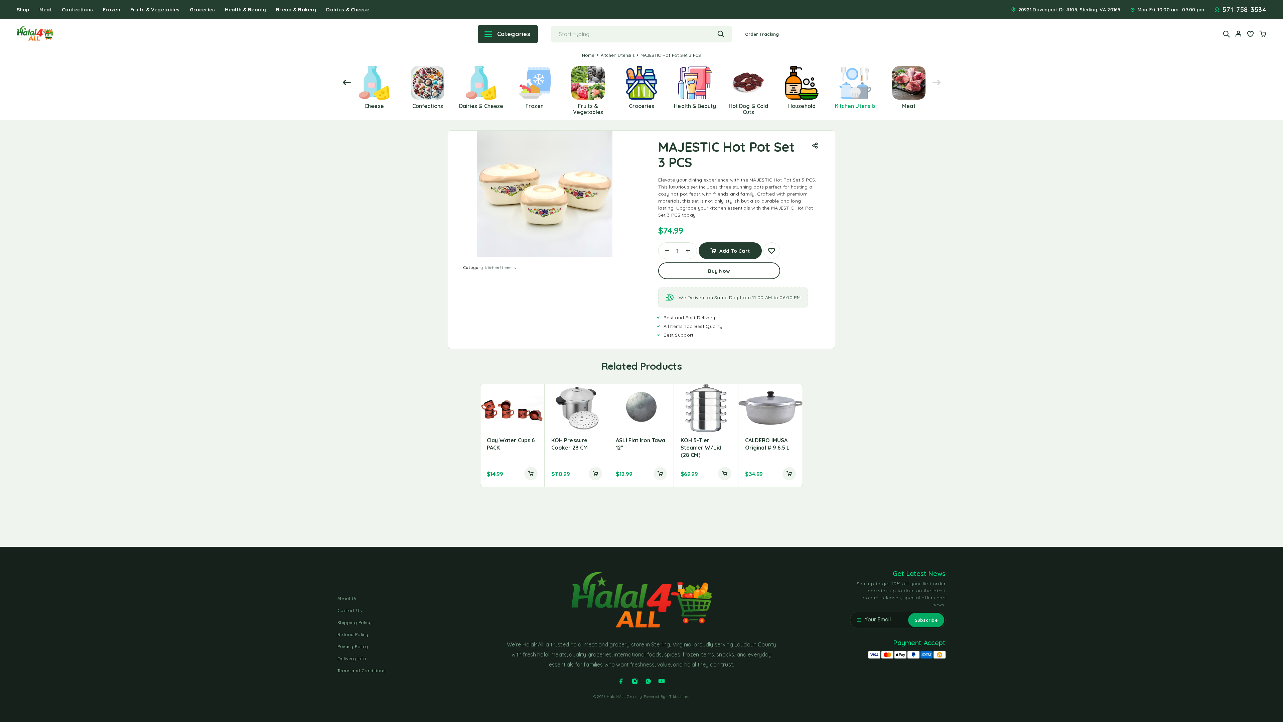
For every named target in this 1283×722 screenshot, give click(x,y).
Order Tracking (762, 34)
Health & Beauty (245, 9)
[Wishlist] (1251, 34)
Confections (77, 9)
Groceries (202, 9)
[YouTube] (661, 681)
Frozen (111, 9)
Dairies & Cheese (347, 9)
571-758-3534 (1244, 10)
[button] (531, 473)
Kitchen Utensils (617, 55)
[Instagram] (635, 681)
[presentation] (346, 83)
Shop (23, 9)
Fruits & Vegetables (155, 9)
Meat (45, 9)
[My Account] (1239, 33)
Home (588, 55)
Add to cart (734, 248)
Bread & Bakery (296, 9)
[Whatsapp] (648, 681)
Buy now (719, 271)
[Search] (1227, 33)
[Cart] (1263, 34)
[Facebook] (621, 681)
